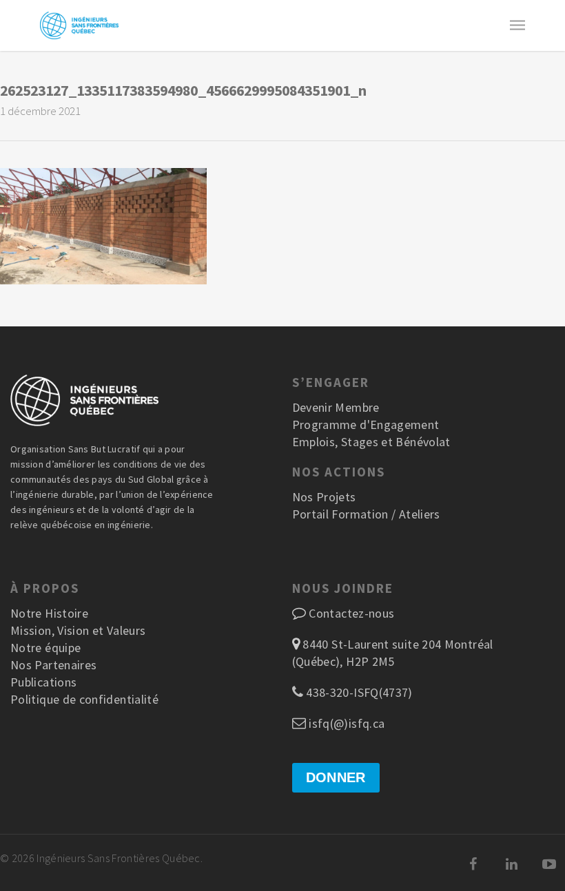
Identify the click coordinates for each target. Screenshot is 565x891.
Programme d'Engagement (366, 424)
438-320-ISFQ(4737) (358, 692)
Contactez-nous (351, 613)
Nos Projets (324, 497)
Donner (336, 777)
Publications (43, 682)
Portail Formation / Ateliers (366, 514)
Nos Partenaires (53, 665)
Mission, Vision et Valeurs (77, 630)
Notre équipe (45, 648)
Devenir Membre (336, 407)
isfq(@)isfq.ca (345, 723)
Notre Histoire (49, 613)
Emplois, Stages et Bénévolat (371, 442)
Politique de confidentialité (84, 699)
